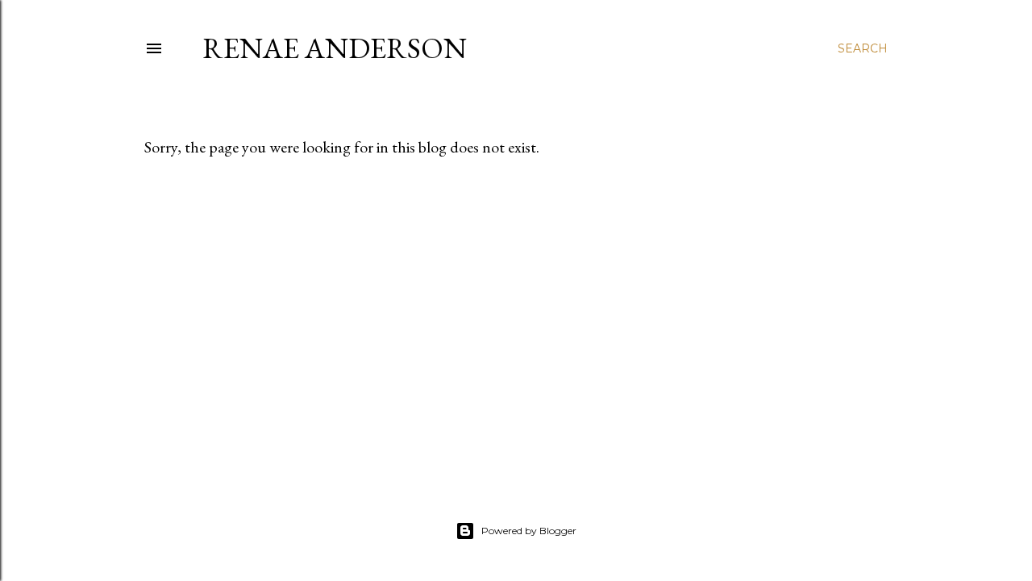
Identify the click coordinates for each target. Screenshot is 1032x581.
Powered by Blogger (528, 531)
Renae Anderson (334, 48)
